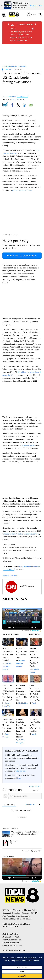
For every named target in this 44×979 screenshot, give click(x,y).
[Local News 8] (17, 14)
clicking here (21, 771)
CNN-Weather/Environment (29, 567)
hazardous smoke (28, 445)
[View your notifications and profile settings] (39, 804)
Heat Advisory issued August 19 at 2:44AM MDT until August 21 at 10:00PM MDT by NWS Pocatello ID (21, 36)
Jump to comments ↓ (10, 575)
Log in (31, 786)
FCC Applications (23, 916)
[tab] (9, 805)
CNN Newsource (10, 96)
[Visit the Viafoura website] (36, 851)
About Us (25, 913)
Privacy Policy (30, 910)
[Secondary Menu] (5, 14)
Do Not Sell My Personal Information (17, 919)
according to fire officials (22, 190)
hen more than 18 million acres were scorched (21, 534)
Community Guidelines (11, 913)
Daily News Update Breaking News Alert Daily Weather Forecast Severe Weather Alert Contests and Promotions (12, 940)
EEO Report (7, 910)
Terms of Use (18, 910)
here (19, 778)
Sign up (37, 786)
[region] (22, 819)
